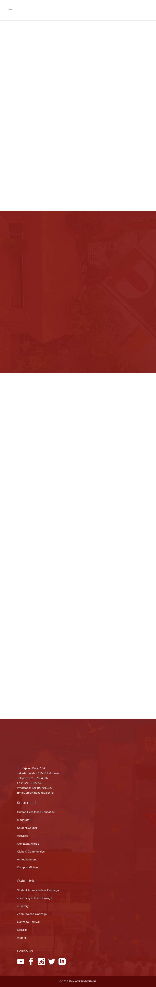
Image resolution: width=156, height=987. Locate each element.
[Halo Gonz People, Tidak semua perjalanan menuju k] (95, 519)
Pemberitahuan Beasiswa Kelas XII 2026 (43, 245)
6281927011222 (42, 787)
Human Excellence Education (36, 812)
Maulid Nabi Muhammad (119, 246)
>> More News (64, 360)
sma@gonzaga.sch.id (40, 792)
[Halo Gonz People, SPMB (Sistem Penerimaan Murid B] (95, 424)
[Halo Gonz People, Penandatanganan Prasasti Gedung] (125, 456)
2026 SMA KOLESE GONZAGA (79, 981)
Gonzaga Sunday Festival (120, 305)
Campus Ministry (28, 867)
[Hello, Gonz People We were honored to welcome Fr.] (125, 519)
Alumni (21, 937)
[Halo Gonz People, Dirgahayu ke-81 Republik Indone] (95, 488)
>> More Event (129, 338)
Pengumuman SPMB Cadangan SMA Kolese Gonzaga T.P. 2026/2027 (42, 316)
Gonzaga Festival (28, 921)
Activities (22, 835)
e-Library (23, 906)
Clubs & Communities (31, 851)
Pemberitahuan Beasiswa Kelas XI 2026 (42, 266)
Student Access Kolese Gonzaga (38, 890)
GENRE (22, 929)
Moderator (23, 819)
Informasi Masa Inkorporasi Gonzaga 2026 (42, 290)
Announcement (27, 859)
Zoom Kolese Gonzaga (32, 913)
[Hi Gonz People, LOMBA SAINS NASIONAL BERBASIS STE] (125, 488)
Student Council (27, 827)
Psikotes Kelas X (114, 285)
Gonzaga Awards (28, 843)
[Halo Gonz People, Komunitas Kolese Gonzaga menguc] (125, 551)
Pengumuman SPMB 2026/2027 (39, 340)
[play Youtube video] (46, 439)
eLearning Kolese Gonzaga (34, 898)
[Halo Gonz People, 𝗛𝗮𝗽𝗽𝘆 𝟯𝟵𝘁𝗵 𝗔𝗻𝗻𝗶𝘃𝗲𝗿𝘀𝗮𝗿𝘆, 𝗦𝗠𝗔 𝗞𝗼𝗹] (95, 551)
